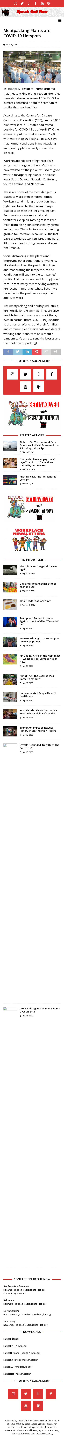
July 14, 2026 (27, 1015)
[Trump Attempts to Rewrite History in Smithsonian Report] (10, 731)
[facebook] (35, 3)
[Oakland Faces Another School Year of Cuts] (10, 587)
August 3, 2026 (28, 590)
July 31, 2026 (27, 628)
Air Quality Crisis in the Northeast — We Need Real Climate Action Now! (40, 658)
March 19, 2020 (28, 469)
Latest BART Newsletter (15, 1345)
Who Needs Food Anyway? (35, 601)
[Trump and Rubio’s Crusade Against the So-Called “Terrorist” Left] (10, 622)
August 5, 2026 (28, 573)
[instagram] (15, 3)
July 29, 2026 (27, 645)
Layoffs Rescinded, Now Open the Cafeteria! (39, 746)
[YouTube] (42, 3)
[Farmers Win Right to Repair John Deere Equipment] (10, 642)
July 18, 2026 (27, 700)
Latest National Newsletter (17, 1373)
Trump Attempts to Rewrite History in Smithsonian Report (38, 729)
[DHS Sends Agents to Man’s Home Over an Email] (10, 1135)
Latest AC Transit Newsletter (17, 1366)
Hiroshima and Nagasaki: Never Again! (38, 568)
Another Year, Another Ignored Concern (38, 478)
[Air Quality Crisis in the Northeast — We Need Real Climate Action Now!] (10, 659)
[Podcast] (49, 3)
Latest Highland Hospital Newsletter (21, 1352)
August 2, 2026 (28, 605)
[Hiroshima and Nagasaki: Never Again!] (10, 570)
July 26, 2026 (27, 683)
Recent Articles (32, 559)
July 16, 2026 (27, 735)
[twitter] (22, 3)
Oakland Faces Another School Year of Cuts (38, 585)
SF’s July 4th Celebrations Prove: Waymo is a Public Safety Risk (39, 712)
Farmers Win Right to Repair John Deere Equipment (40, 640)
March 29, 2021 (28, 452)
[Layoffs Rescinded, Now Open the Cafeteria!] (10, 871)
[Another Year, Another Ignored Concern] (10, 480)
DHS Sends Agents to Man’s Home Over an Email (40, 1010)
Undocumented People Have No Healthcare (38, 694)
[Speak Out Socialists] (32, 15)
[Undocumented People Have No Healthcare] (10, 697)
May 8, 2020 (12, 44)
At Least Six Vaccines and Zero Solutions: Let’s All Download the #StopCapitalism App (39, 445)
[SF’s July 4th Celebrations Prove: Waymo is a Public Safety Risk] (10, 714)
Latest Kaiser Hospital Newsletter (20, 1359)
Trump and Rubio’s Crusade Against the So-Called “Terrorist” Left (39, 621)
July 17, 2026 (27, 717)
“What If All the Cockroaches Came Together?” (37, 677)
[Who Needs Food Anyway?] (10, 604)
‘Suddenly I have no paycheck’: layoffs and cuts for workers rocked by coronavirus (37, 462)
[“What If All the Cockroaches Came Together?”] (10, 679)
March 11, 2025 (28, 483)
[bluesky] (29, 3)
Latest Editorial (11, 1338)
